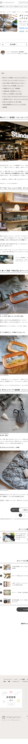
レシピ (15, 679)
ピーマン (21, 6)
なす (7, 6)
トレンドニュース (8, 679)
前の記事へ (13, 44)
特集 (5, 681)
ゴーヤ (25, 6)
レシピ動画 (22, 679)
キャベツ (11, 6)
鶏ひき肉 (16, 6)
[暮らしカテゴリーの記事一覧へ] (21, 31)
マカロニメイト (16, 681)
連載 (9, 681)
